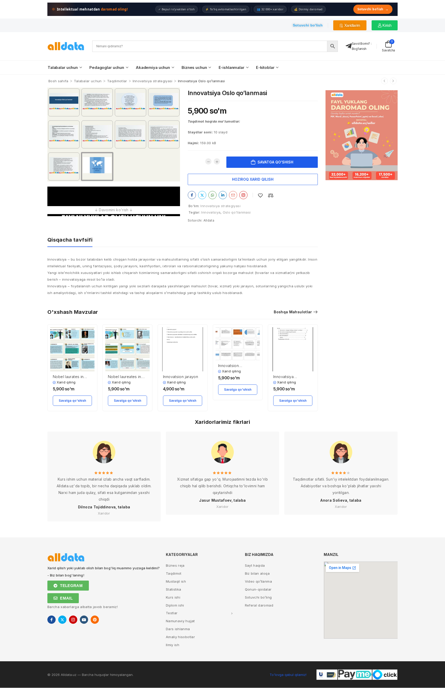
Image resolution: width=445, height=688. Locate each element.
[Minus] (208, 161)
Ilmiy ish (172, 645)
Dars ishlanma (178, 629)
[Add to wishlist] (260, 195)
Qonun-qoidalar (258, 589)
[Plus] (217, 161)
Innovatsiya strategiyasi (153, 81)
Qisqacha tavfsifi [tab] (69, 240)
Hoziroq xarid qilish (252, 179)
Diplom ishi (175, 605)
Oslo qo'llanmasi (237, 212)
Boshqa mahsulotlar (293, 312)
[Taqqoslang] (270, 195)
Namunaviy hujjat (180, 621)
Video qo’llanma (258, 581)
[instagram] (73, 620)
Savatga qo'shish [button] (72, 400)
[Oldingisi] (384, 81)
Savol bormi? (361, 43)
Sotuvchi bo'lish (372, 9)
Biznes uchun (194, 67)
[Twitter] (202, 195)
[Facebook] (192, 195)
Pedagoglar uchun (106, 67)
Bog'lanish (359, 49)
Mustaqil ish (176, 581)
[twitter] (62, 620)
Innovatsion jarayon (180, 376)
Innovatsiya (210, 212)
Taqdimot (174, 573)
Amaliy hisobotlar (180, 637)
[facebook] (51, 620)
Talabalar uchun (63, 67)
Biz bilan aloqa (257, 573)
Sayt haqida (255, 565)
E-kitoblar (265, 67)
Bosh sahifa (58, 81)
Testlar (171, 613)
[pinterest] (95, 620)
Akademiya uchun (153, 67)
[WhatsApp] (212, 195)
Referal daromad (259, 605)
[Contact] (349, 46)
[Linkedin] (223, 195)
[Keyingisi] (393, 81)
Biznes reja (175, 565)
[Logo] (65, 46)
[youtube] (84, 620)
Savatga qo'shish (275, 162)
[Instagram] (243, 195)
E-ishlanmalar (231, 67)
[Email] (233, 195)
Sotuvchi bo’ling (258, 597)
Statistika (173, 589)
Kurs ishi (173, 597)
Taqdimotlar (117, 81)
